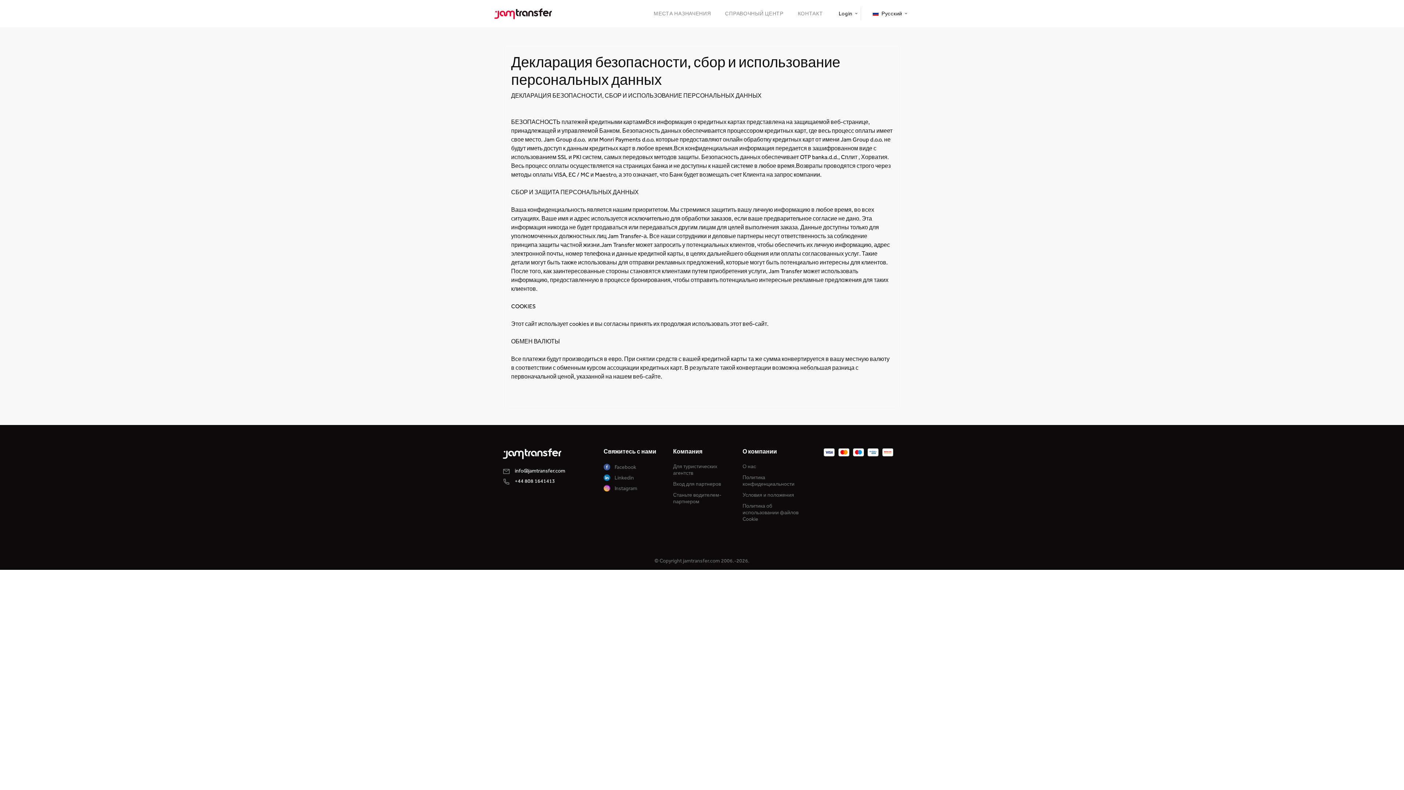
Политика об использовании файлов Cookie (771, 512)
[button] (847, 13)
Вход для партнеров (697, 484)
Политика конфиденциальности (769, 480)
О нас (749, 466)
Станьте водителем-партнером (697, 498)
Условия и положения (768, 495)
